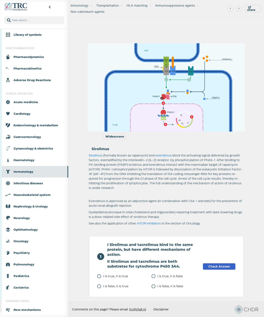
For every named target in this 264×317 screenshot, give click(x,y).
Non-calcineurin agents (87, 12)
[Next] (239, 8)
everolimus (163, 155)
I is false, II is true (116, 286)
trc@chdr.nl (137, 309)
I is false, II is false (170, 286)
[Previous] (230, 8)
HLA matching (137, 5)
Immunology (80, 5)
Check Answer (219, 266)
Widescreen (114, 136)
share (251, 10)
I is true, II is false (170, 276)
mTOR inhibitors (149, 223)
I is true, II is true (115, 276)
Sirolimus (95, 155)
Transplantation (107, 5)
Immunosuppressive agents (175, 5)
